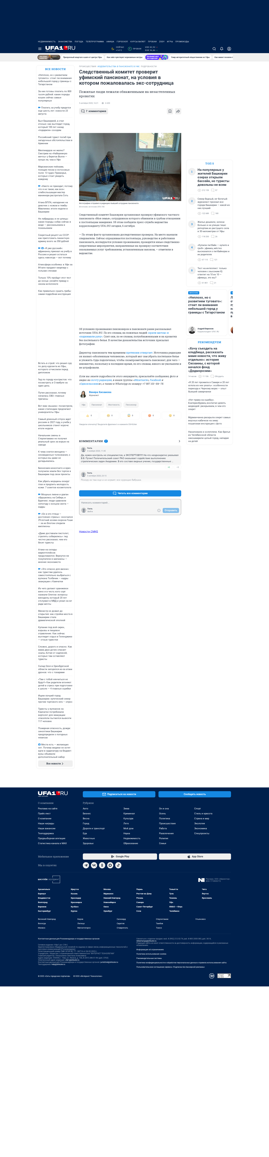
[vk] (94, 865)
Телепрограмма (95, 42)
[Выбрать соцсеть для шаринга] (178, 111)
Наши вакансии (46, 828)
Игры (170, 42)
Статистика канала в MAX (52, 843)
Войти (90, 511)
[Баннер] (48, 57)
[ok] (102, 865)
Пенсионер (131, 405)
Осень (162, 813)
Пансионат (97, 405)
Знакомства (65, 42)
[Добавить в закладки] (170, 111)
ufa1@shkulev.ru (72, 960)
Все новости (55, 69)
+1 (169, 486)
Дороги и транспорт (94, 828)
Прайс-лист (44, 813)
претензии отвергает (139, 352)
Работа (163, 828)
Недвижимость (47, 42)
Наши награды (46, 823)
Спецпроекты (201, 833)
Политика (164, 818)
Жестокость (114, 405)
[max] (110, 865)
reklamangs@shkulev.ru (146, 941)
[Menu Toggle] (40, 48)
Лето (126, 823)
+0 (169, 467)
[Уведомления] (221, 48)
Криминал (129, 813)
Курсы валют (138, 42)
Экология (199, 823)
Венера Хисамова (100, 392)
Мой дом (128, 828)
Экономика (200, 828)
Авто (85, 808)
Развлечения (166, 833)
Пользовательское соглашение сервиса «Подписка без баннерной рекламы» (170, 967)
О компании (44, 818)
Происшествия (167, 823)
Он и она (164, 808)
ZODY (162, 42)
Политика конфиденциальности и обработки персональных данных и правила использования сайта (181, 963)
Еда (85, 833)
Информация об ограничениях (150, 950)
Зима (126, 808)
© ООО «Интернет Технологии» (87, 976)
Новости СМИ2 (88, 531)
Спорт (197, 808)
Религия (163, 838)
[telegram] (86, 865)
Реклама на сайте (47, 808)
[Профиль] (229, 48)
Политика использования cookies (151, 954)
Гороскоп (122, 42)
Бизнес (87, 813)
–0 (177, 467)
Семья (162, 843)
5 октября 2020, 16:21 (88, 103)
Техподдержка (46, 833)
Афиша (110, 42)
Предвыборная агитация (51, 838)
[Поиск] (214, 48)
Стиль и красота (203, 813)
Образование (130, 843)
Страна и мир (201, 818)
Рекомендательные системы (149, 958)
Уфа (83, 405)
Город (86, 823)
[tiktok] (118, 865)
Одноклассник (89, 383)
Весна (86, 818)
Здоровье (88, 843)
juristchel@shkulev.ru (109, 962)
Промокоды (182, 42)
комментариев (96, 111)
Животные (89, 838)
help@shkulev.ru (58, 964)
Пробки (152, 42)
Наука (126, 833)
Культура (128, 818)
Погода (79, 42)
